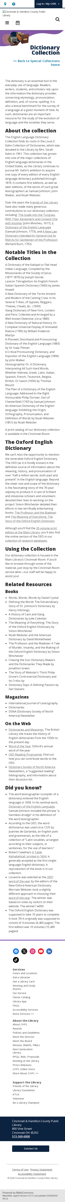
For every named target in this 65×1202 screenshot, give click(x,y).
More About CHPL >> (25, 1073)
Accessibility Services (25, 1009)
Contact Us (30, 1148)
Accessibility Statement (32, 1174)
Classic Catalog (21, 997)
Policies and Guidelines (26, 1032)
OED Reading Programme (25, 754)
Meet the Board (22, 1041)
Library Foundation (24, 1090)
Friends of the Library (44, 202)
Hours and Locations (25, 973)
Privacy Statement (41, 1169)
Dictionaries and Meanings (26, 730)
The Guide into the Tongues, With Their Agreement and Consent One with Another (31, 219)
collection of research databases (26, 541)
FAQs (16, 1005)
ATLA (16, 1094)
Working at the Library (26, 1060)
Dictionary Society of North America (32, 767)
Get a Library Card (23, 981)
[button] (5, 4)
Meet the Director (23, 1036)
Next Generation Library (23, 1050)
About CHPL (20, 1024)
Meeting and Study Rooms (24, 987)
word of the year (19, 898)
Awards (17, 1028)
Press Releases (22, 1065)
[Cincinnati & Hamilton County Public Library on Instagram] (33, 951)
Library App (20, 1001)
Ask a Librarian (21, 977)
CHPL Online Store (24, 1069)
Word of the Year (20, 746)
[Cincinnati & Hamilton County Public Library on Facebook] (16, 951)
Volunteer (18, 1098)
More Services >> (23, 1013)
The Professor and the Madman (35, 513)
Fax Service (19, 993)
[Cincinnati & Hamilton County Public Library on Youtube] (41, 951)
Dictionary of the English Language (32, 806)
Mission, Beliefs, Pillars (26, 1045)
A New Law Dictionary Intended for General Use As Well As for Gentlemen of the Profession (31, 236)
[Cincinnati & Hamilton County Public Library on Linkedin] (49, 951)
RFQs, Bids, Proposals (26, 1056)
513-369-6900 (21, 1136)
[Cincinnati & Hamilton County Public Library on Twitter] (24, 951)
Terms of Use (20, 1169)
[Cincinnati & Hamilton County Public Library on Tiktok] (16, 960)
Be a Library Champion (26, 1102)
